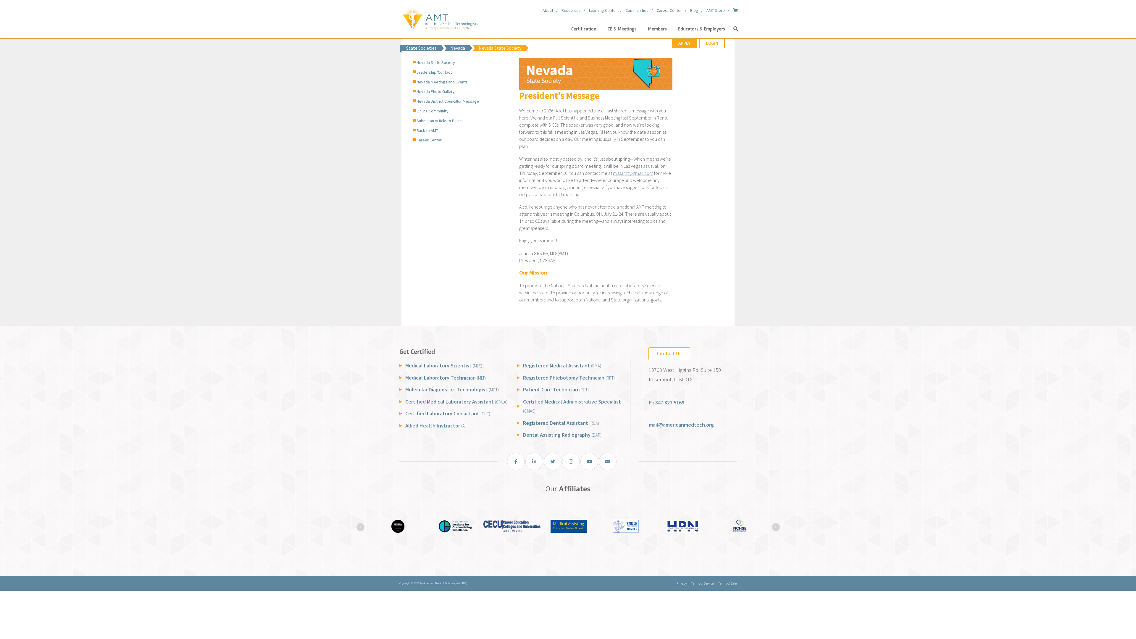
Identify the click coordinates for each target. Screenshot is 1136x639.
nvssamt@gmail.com (633, 173)
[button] (736, 29)
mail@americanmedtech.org (681, 424)
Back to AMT (427, 130)
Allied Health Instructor (437, 425)
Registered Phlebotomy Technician (569, 377)
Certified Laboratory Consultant (447, 413)
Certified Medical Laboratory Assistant (456, 401)
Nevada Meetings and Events (442, 82)
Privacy (682, 583)
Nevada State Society (436, 62)
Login (712, 43)
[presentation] (360, 527)
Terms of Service (702, 583)
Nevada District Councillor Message (448, 101)
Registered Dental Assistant (561, 422)
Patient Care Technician (556, 389)
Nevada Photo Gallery (436, 91)
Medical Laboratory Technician (445, 377)
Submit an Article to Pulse (439, 120)
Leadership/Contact (434, 72)
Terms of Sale (727, 583)
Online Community (432, 111)
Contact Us (669, 353)
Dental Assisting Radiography (562, 434)
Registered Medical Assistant (562, 365)
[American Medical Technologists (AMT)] (440, 18)
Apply (684, 43)
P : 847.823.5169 (666, 402)
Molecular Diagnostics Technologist (452, 389)
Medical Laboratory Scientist (443, 365)
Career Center (429, 140)
